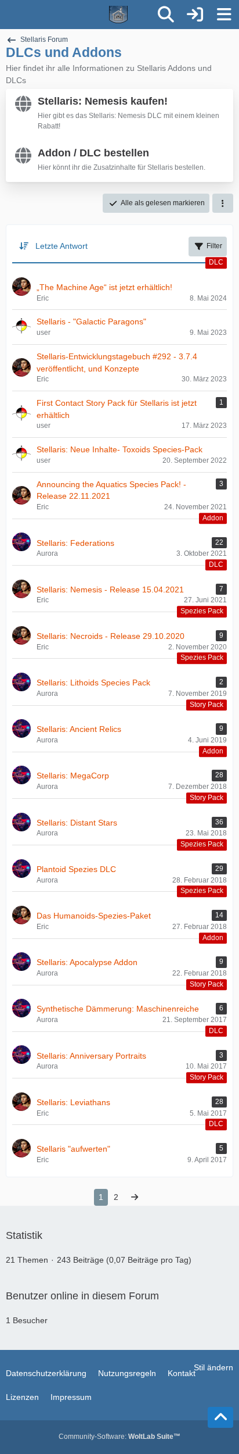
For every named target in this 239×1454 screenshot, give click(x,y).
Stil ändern (213, 1367)
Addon (212, 518)
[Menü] (224, 14)
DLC (216, 262)
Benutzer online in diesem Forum (82, 1296)
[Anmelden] (195, 14)
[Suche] (166, 14)
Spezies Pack (201, 612)
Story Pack (206, 705)
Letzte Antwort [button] (61, 246)
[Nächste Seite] (134, 1197)
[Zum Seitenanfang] (220, 1417)
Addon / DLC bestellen (93, 153)
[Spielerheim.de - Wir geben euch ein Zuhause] (76, 14)
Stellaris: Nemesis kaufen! (103, 101)
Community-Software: (119, 1436)
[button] (222, 203)
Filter (214, 246)
